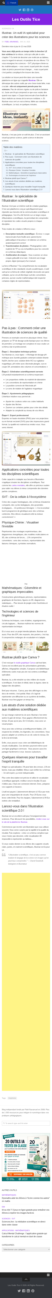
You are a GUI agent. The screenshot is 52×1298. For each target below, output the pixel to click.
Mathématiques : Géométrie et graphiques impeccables (28, 173)
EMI (3, 1207)
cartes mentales (18, 485)
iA (13, 29)
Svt (13, 1219)
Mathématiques (9, 1195)
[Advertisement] (26, 564)
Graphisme (12, 1098)
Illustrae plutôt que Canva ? (16, 178)
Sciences (6, 29)
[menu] (11, 3)
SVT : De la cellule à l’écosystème (20, 168)
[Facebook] (23, 9)
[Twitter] (19, 9)
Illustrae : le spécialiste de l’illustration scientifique (25, 154)
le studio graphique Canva (24, 663)
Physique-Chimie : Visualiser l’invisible (22, 170)
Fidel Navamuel (12, 42)
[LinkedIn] (28, 9)
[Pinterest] (32, 9)
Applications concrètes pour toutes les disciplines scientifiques (24, 163)
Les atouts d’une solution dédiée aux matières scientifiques (23, 182)
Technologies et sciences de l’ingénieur (22, 175)
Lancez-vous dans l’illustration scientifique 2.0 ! (24, 190)
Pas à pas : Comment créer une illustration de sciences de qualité (23, 158)
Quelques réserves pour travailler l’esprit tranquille (25, 187)
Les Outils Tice (26, 19)
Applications (8, 1230)
